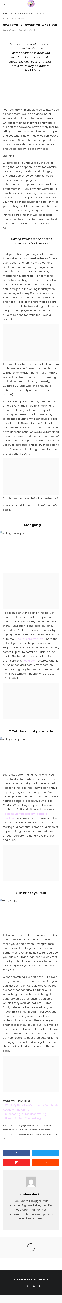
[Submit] (45, 1162)
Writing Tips (8, 18)
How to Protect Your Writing (23, 1118)
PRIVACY (44, 1279)
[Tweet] (45, 1153)
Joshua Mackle (9, 30)
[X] (28, 1286)
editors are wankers (30, 639)
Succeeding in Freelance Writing (25, 1114)
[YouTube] (34, 1286)
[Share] (16, 1153)
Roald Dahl (29, 660)
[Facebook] (22, 1286)
